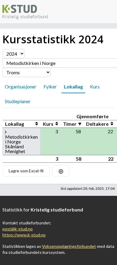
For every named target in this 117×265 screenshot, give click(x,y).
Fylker (50, 86)
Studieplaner (18, 101)
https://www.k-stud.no (24, 234)
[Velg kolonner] (61, 171)
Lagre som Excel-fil (26, 170)
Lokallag (73, 86)
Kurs (95, 86)
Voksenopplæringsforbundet (69, 246)
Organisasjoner (20, 86)
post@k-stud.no (17, 228)
